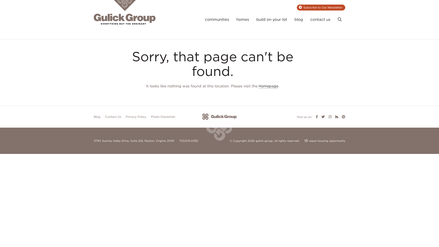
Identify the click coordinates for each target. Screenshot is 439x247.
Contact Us (113, 116)
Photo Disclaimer (163, 116)
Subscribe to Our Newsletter (322, 7)
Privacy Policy (136, 116)
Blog (97, 116)
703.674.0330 (188, 140)
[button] (339, 19)
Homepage (268, 86)
